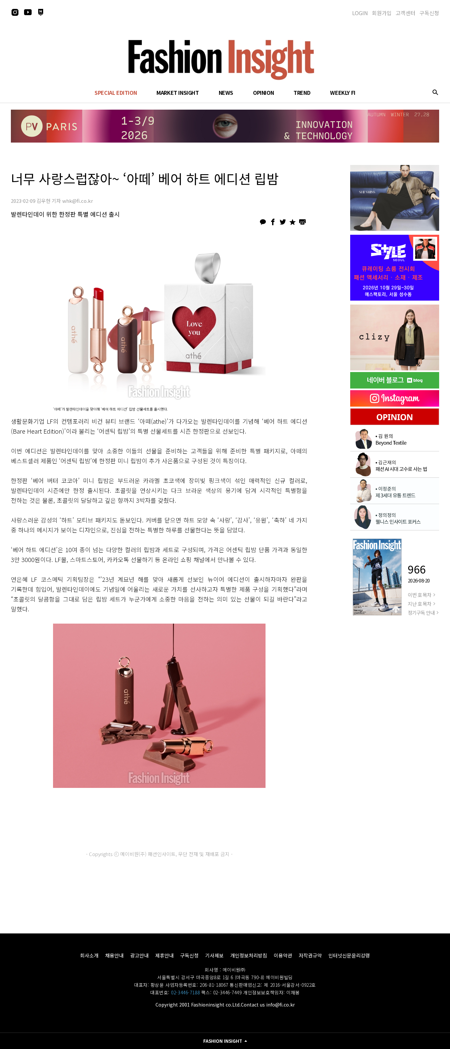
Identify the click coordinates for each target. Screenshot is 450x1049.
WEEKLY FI (342, 92)
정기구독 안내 (421, 612)
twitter (282, 222)
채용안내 (114, 955)
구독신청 (429, 13)
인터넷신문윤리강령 (349, 955)
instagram (15, 12)
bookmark (292, 222)
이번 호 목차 (419, 594)
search (435, 92)
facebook (272, 222)
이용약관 (283, 955)
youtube (28, 12)
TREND (302, 92)
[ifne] (394, 337)
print (302, 222)
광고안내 (139, 955)
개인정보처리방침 (248, 955)
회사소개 (89, 955)
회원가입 (382, 13)
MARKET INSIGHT (177, 92)
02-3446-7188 (185, 992)
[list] (394, 198)
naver (40, 12)
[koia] (394, 268)
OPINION (263, 92)
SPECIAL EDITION (116, 92)
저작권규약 (310, 955)
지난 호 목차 (419, 603)
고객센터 (405, 13)
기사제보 (214, 955)
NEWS (226, 92)
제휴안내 (164, 955)
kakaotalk (263, 222)
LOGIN (360, 13)
